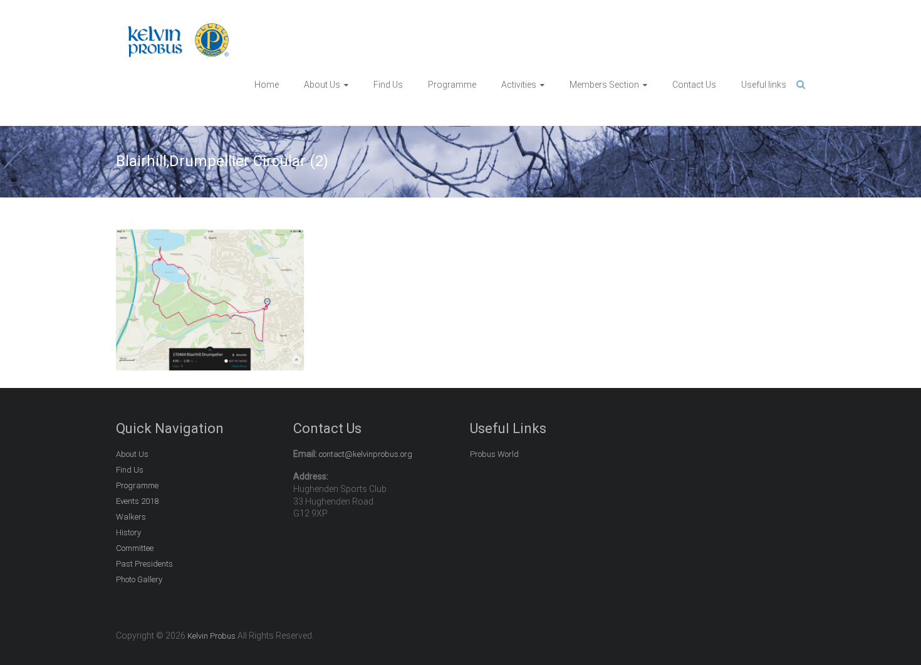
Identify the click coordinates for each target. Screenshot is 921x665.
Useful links (763, 85)
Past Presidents (144, 563)
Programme (452, 85)
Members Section (604, 85)
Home (266, 85)
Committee (135, 548)
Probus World (494, 454)
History (128, 532)
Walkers (131, 516)
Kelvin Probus (211, 636)
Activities (518, 85)
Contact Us (694, 85)
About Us (322, 85)
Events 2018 (137, 501)
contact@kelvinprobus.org (365, 454)
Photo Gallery (139, 579)
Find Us (388, 85)
